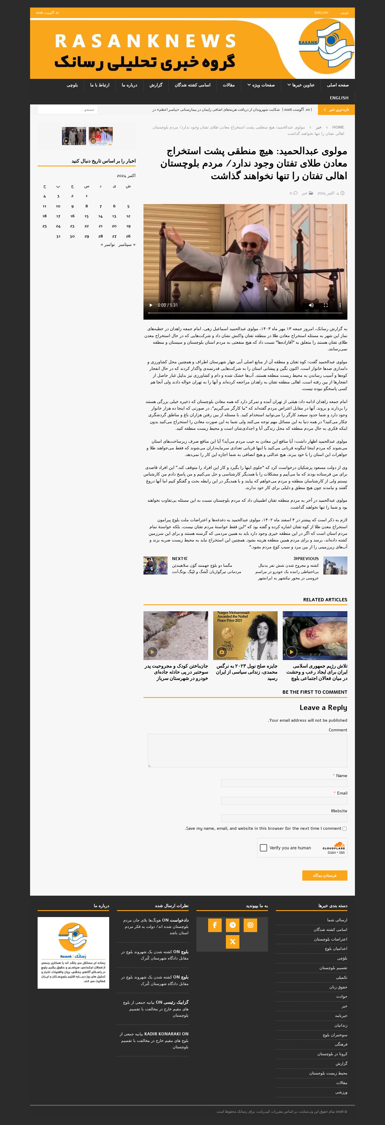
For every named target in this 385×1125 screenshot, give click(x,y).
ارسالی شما (337, 920)
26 (128, 236)
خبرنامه (341, 1015)
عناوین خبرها (303, 85)
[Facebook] (215, 925)
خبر (304, 193)
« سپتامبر (127, 244)
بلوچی (344, 13)
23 (72, 226)
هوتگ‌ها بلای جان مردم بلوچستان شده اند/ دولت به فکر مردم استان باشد (156, 927)
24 (58, 226)
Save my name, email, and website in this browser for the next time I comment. (263, 828)
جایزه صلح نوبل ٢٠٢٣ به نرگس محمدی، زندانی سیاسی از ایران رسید (247, 672)
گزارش (155, 85)
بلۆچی (342, 958)
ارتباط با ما (99, 85)
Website (339, 811)
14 (100, 216)
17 (58, 216)
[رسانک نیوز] (192, 75)
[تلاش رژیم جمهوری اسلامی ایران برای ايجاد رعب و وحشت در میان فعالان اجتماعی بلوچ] (315, 635)
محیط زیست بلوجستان (328, 1073)
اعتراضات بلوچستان (330, 939)
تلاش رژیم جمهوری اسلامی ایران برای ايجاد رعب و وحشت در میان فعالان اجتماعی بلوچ (316, 672)
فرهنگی (341, 1044)
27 (114, 236)
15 (87, 216)
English (321, 13)
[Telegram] (232, 925)
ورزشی (341, 1092)
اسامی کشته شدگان (193, 85)
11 (44, 206)
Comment (338, 730)
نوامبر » (107, 244)
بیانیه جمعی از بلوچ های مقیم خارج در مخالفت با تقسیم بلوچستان (156, 1009)
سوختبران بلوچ (335, 1035)
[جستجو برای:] (68, 109)
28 (100, 236)
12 (128, 216)
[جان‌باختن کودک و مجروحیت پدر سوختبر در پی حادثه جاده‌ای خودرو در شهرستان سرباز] (175, 635)
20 (114, 226)
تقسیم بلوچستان (333, 968)
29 (87, 236)
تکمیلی (341, 977)
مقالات (229, 85)
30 (72, 236)
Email (341, 793)
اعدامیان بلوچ (336, 948)
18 (44, 216)
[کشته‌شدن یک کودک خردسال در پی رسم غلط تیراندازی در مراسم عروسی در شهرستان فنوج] (101, 136)
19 (128, 226)
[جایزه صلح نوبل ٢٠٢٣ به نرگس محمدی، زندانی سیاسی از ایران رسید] (245, 635)
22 (87, 226)
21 (101, 226)
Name (341, 776)
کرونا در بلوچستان (332, 1054)
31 (58, 236)
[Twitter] (232, 942)
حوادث (341, 996)
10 (58, 206)
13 (114, 216)
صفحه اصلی (338, 85)
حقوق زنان (338, 987)
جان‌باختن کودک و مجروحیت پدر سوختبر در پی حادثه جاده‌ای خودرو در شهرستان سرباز (176, 672)
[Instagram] (250, 925)
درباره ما (129, 85)
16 (72, 216)
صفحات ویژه (263, 85)
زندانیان (340, 1025)
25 (44, 226)
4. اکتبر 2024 (328, 193)
